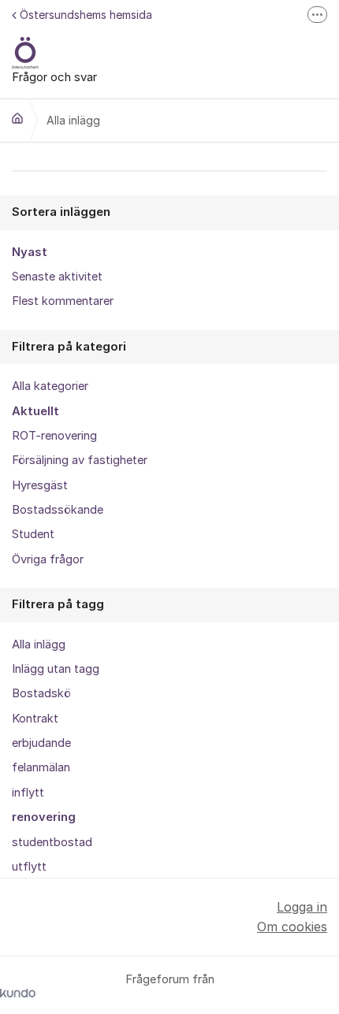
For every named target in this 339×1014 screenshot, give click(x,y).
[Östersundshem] (17, 118)
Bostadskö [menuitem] (41, 693)
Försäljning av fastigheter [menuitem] (79, 460)
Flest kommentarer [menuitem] (63, 301)
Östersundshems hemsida (86, 14)
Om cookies (292, 926)
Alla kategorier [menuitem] (50, 386)
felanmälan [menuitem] (41, 767)
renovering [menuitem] (44, 817)
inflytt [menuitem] (28, 793)
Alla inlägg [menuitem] (38, 644)
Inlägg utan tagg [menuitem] (55, 669)
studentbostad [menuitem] (52, 842)
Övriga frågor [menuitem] (48, 559)
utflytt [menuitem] (29, 867)
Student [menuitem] (33, 534)
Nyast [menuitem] (29, 252)
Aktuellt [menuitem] (35, 411)
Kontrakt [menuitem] (35, 718)
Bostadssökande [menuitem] (57, 510)
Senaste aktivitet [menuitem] (57, 276)
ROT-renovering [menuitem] (54, 436)
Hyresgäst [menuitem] (40, 485)
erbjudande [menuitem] (41, 743)
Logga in (302, 907)
